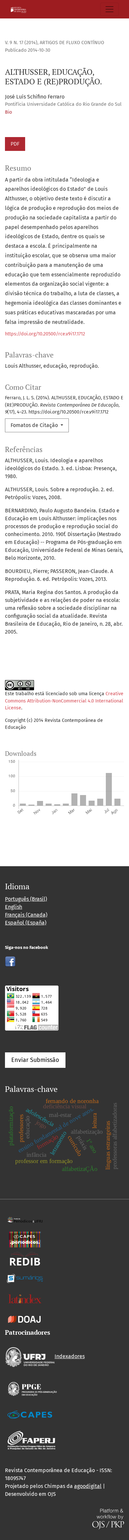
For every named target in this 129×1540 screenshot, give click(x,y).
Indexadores (70, 1356)
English (13, 907)
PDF (15, 144)
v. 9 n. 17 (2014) (21, 42)
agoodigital (88, 1486)
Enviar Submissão (35, 1060)
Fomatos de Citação (35, 425)
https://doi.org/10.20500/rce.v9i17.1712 (45, 334)
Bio (8, 112)
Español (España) (25, 923)
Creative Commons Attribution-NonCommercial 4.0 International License (64, 701)
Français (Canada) (26, 915)
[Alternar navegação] (109, 9)
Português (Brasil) (26, 899)
